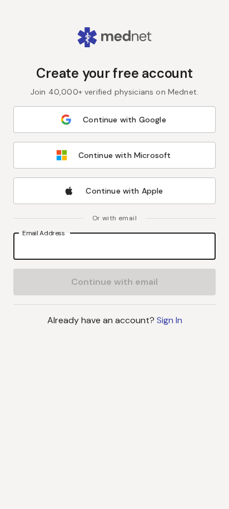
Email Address (43, 232)
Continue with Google (124, 120)
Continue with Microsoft (124, 155)
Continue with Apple (124, 191)
